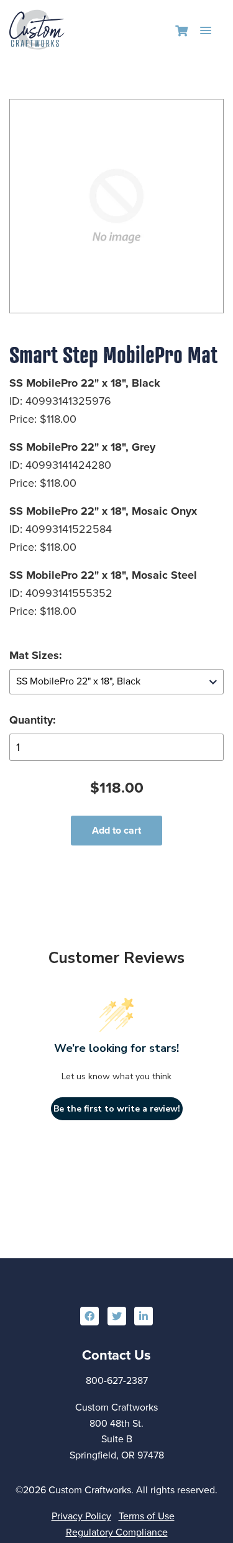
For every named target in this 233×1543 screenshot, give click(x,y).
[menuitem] (89, 1316)
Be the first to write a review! (116, 1109)
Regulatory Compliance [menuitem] (117, 1532)
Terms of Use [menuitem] (147, 1516)
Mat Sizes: (35, 655)
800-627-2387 (117, 1380)
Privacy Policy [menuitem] (81, 1516)
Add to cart (116, 830)
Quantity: (32, 720)
